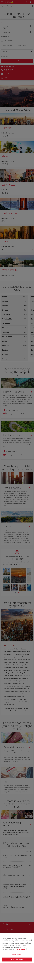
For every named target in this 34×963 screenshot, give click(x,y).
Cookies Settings (17, 954)
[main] (17, 948)
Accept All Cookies (17, 959)
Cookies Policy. (21, 949)
